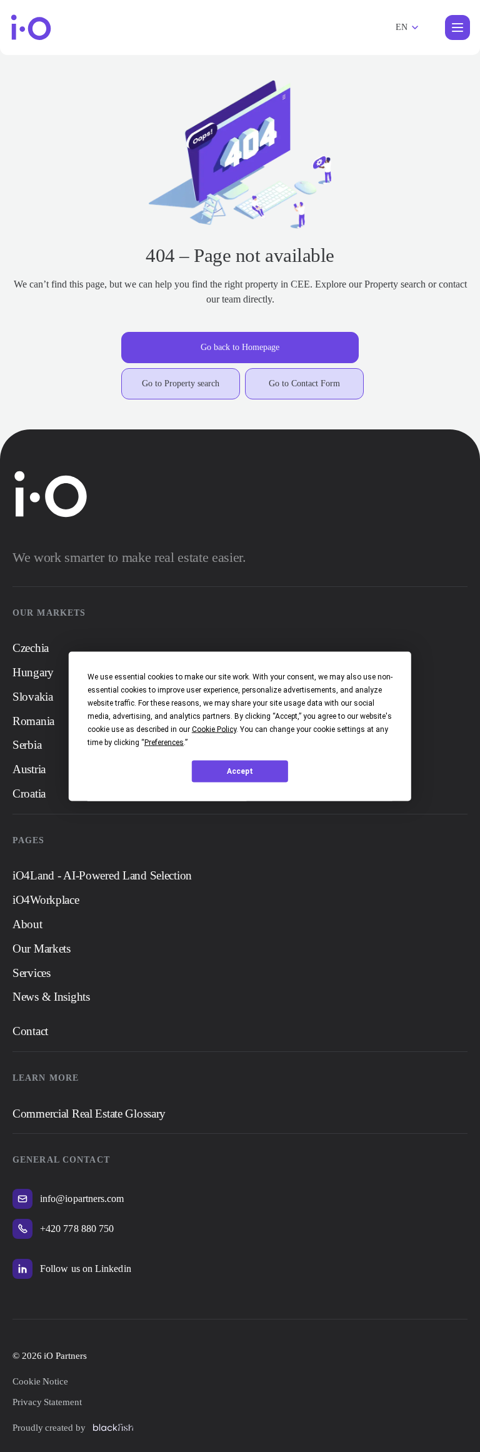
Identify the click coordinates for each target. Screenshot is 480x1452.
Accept (240, 771)
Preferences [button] (164, 742)
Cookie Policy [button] (214, 728)
